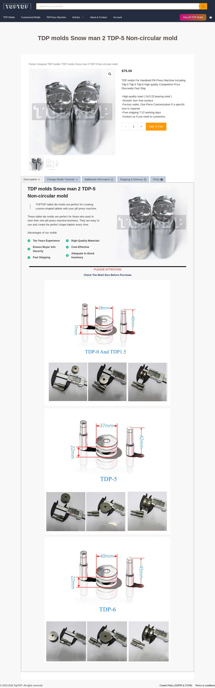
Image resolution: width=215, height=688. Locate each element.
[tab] (32, 179)
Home (32, 64)
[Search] (203, 6)
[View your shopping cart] (210, 17)
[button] (110, 74)
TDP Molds (9, 17)
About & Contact (98, 17)
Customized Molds (30, 17)
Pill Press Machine (56, 17)
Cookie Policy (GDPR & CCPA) (176, 685)
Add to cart (156, 126)
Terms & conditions (205, 685)
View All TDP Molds (193, 17)
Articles (76, 17)
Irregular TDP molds (48, 64)
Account (117, 17)
